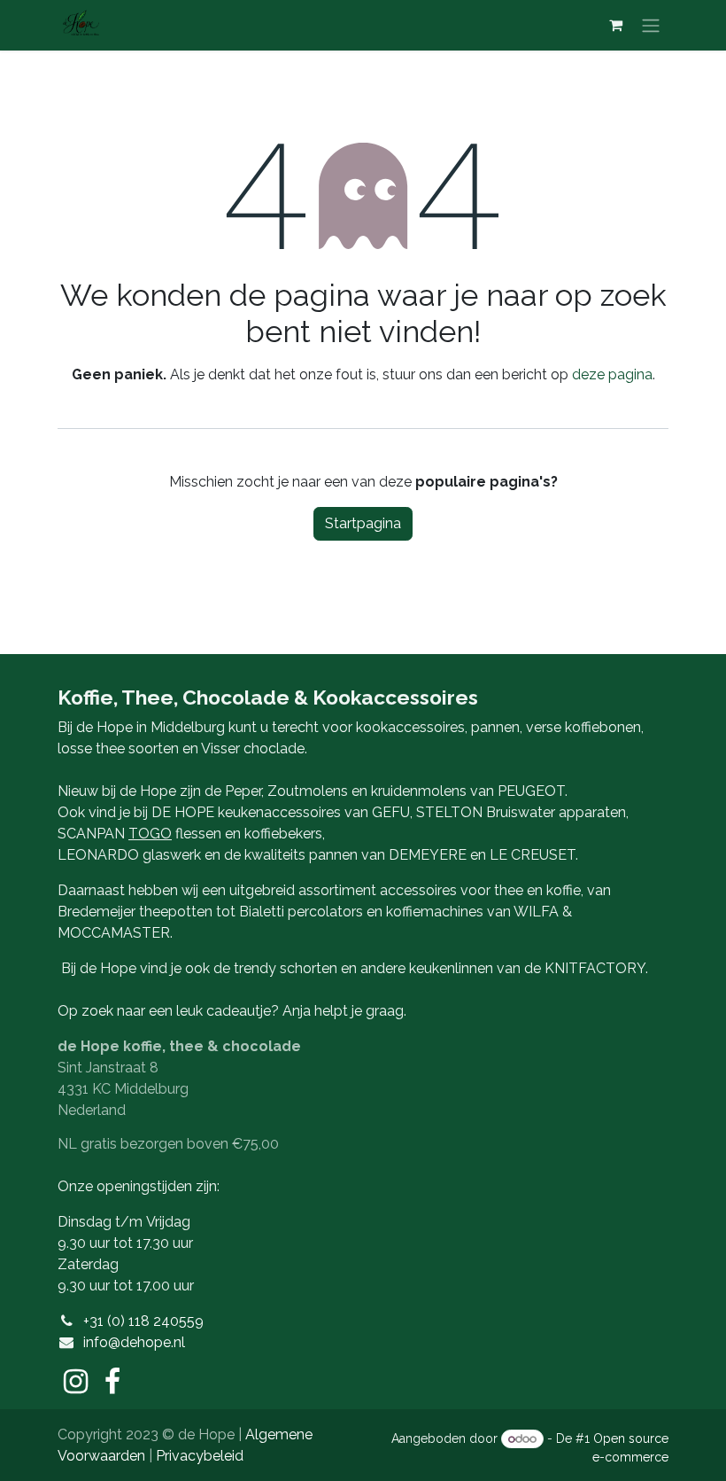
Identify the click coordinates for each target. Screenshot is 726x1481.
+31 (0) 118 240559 (143, 1321)
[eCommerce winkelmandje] (615, 25)
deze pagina (612, 374)
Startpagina (363, 523)
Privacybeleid (199, 1455)
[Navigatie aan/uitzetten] (650, 25)
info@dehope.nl (134, 1342)
